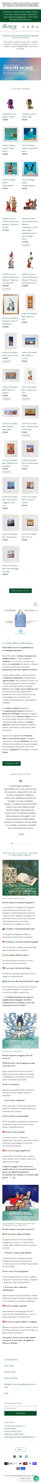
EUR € (19, 1450)
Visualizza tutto (20, 591)
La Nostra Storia (10, 1360)
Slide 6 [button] (23, 843)
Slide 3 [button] (16, 843)
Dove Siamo (9, 1366)
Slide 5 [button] (20, 843)
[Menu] (37, 26)
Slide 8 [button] (27, 843)
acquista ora (11, 763)
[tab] (12, 843)
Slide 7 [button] (25, 843)
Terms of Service (11, 1378)
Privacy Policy (10, 1372)
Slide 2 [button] (14, 843)
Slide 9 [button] (29, 843)
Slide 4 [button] (18, 843)
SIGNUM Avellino (16, 1476)
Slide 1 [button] (12, 843)
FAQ (6, 1393)
